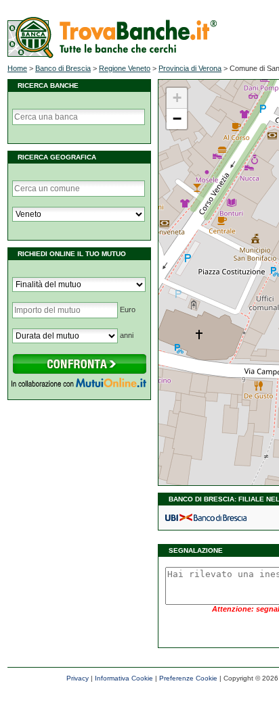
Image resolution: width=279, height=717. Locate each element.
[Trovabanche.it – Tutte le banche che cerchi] (112, 55)
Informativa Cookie (124, 678)
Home (17, 68)
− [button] (177, 118)
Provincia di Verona (189, 68)
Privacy (77, 678)
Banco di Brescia (63, 68)
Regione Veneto (124, 68)
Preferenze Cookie (188, 678)
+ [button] (177, 97)
